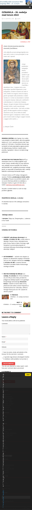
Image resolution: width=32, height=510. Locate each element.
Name (4, 337)
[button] (30, 7)
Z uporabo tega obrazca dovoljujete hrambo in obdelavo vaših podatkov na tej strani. (16, 358)
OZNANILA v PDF (25, 42)
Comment (5, 323)
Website (4, 347)
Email (3, 342)
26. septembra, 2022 (8, 18)
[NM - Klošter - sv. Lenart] (16, 4)
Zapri (28, 374)
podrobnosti (3, 499)
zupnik (18, 18)
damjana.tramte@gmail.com (15, 185)
